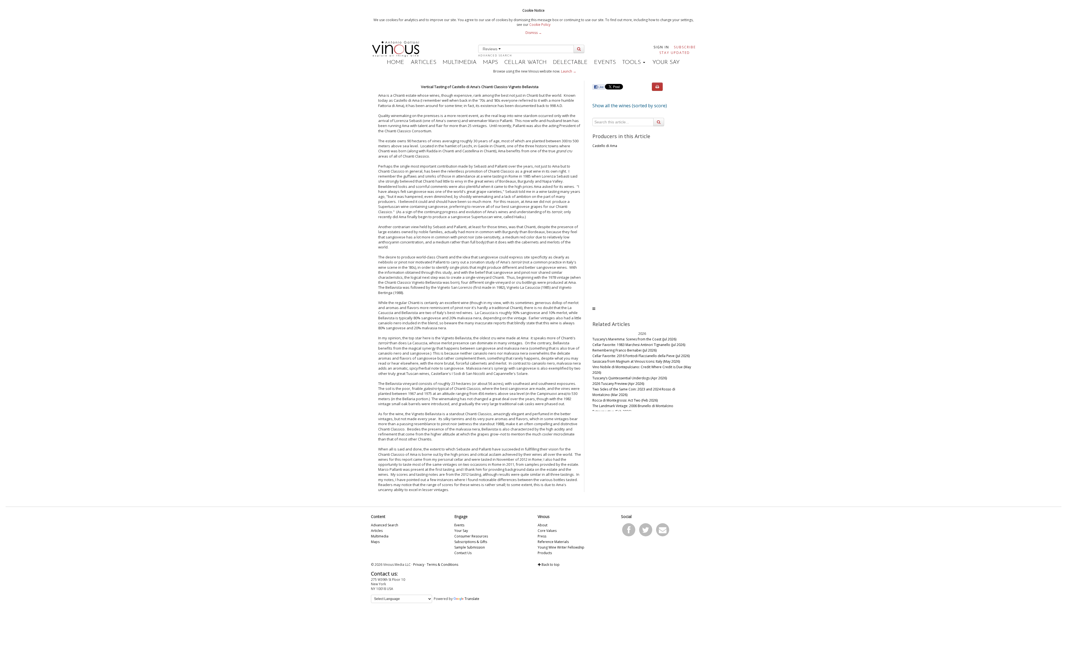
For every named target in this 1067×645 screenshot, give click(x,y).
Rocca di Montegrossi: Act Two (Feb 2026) (625, 400)
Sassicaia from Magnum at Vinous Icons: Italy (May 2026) (636, 361)
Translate (472, 598)
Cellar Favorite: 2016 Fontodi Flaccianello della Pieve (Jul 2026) (641, 355)
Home (395, 62)
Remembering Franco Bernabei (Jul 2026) (624, 350)
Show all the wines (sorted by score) (629, 106)
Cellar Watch (525, 62)
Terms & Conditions (442, 564)
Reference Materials (553, 541)
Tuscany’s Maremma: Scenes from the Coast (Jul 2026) (634, 339)
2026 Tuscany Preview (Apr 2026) (618, 383)
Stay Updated (674, 52)
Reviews (490, 49)
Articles (423, 62)
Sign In (661, 47)
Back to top (550, 564)
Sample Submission (469, 547)
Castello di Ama (604, 145)
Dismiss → (533, 32)
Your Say (666, 62)
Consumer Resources (471, 536)
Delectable (570, 62)
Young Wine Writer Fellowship (561, 547)
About (542, 525)
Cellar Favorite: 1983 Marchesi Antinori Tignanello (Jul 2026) (638, 344)
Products (545, 553)
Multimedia (460, 62)
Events (605, 62)
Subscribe (685, 47)
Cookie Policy (539, 24)
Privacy (418, 564)
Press (542, 536)
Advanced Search (495, 55)
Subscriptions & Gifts (470, 541)
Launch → (568, 71)
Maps (490, 62)
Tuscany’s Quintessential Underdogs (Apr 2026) (629, 378)
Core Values (547, 530)
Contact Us (463, 553)
